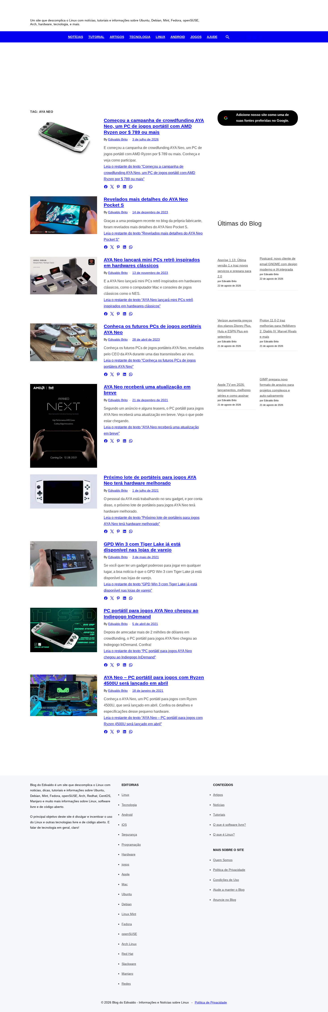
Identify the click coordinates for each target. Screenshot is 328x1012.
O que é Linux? (224, 834)
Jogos (195, 37)
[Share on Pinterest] (118, 187)
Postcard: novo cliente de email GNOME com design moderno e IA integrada (278, 264)
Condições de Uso (226, 880)
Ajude (212, 37)
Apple (126, 874)
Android (177, 37)
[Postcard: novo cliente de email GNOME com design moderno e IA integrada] (279, 245)
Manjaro (127, 973)
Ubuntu (127, 894)
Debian (127, 904)
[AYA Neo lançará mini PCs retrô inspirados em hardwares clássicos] (63, 276)
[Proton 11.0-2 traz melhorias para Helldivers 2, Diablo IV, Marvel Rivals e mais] (279, 306)
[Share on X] (112, 187)
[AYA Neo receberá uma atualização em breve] (63, 426)
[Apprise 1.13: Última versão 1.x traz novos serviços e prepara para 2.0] (237, 245)
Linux (160, 37)
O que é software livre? (229, 824)
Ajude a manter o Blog (229, 889)
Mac (125, 884)
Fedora (127, 924)
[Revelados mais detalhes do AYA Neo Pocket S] (63, 215)
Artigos (117, 37)
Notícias (75, 37)
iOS (124, 824)
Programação (131, 844)
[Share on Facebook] (106, 187)
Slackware (129, 964)
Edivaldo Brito (118, 139)
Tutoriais (219, 814)
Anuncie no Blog (224, 899)
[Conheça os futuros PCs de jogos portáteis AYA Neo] (63, 342)
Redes (126, 983)
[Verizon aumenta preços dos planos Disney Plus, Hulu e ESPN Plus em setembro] (237, 306)
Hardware (128, 854)
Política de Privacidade (229, 870)
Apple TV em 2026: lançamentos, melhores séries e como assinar (234, 390)
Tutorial (96, 37)
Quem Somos (223, 860)
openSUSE (129, 934)
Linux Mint (129, 914)
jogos (125, 864)
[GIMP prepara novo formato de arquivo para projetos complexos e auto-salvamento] (279, 366)
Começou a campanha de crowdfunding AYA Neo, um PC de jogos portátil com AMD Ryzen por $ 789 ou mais (154, 126)
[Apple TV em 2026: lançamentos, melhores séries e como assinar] (237, 368)
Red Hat (127, 953)
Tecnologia (139, 37)
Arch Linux (129, 944)
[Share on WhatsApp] (131, 187)
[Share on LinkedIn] (124, 187)
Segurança (129, 834)
